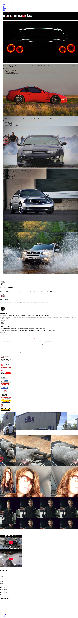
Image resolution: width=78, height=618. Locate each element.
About (4, 9)
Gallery (4, 10)
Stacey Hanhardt (3, 494)
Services (4, 6)
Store (3, 5)
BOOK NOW (39, 604)
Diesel (1, 463)
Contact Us (4, 8)
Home (4, 4)
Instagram (4, 530)
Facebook (4, 529)
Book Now (4, 7)
